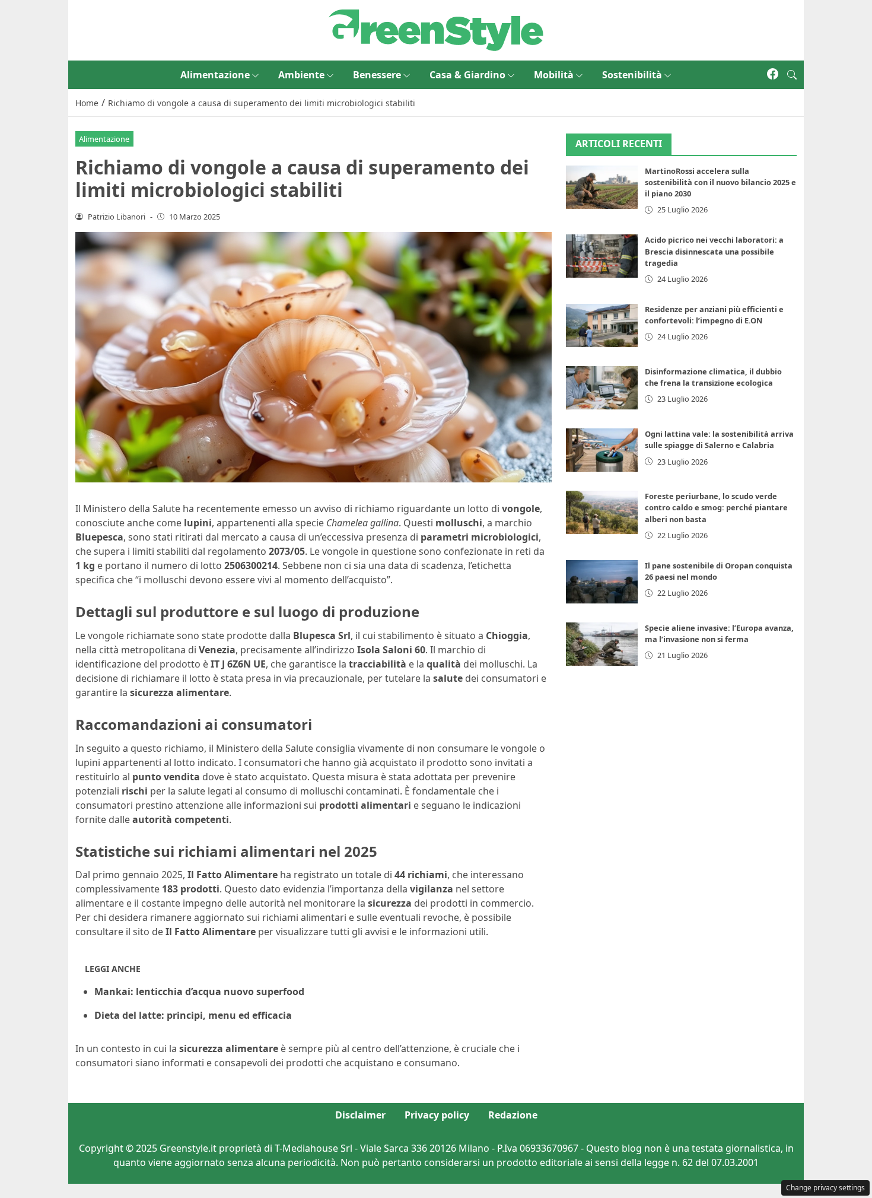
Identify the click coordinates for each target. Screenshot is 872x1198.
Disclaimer (360, 1114)
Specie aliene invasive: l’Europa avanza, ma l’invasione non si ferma (719, 633)
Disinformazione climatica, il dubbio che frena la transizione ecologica (713, 377)
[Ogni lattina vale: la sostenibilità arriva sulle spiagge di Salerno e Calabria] (602, 450)
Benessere (377, 74)
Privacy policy (437, 1114)
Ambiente (301, 74)
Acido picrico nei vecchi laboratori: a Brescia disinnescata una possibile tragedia (714, 251)
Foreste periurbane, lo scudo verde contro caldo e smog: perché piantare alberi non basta (716, 507)
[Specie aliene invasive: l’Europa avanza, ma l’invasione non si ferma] (602, 644)
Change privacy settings (825, 1188)
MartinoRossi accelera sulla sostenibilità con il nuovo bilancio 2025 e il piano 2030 (720, 182)
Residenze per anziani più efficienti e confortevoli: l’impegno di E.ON (714, 315)
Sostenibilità (632, 74)
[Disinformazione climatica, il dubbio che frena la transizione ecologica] (602, 387)
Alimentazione (215, 74)
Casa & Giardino (467, 74)
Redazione (512, 1114)
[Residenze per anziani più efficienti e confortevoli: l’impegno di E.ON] (602, 325)
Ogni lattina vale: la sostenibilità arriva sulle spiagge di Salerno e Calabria (719, 439)
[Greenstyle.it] (436, 29)
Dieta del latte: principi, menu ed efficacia (193, 1015)
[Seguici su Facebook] (772, 74)
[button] (792, 75)
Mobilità (554, 74)
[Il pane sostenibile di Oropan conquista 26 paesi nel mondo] (602, 581)
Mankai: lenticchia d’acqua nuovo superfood (199, 991)
